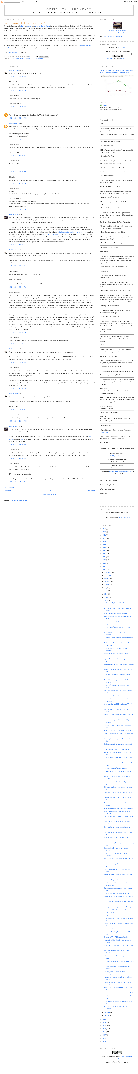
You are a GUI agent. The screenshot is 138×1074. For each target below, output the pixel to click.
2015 (104, 557)
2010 (104, 1019)
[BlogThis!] (42, 57)
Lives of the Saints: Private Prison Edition (117, 910)
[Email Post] (37, 56)
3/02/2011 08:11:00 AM (18, 155)
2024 (104, 529)
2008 (104, 1026)
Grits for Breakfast (69, 9)
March (106, 600)
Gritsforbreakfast (14, 214)
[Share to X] (44, 57)
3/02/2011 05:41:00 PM (17, 362)
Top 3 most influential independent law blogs (120, 471)
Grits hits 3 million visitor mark (114, 696)
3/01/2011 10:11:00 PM (17, 90)
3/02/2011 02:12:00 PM (17, 245)
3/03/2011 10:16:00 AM (18, 458)
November (107, 575)
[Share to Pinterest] (48, 57)
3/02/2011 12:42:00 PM (17, 183)
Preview (109, 58)
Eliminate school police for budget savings (117, 749)
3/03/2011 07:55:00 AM (18, 444)
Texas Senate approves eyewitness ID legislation (118, 808)
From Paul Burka (14, 52)
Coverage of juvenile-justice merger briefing (117, 907)
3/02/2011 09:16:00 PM (17, 388)
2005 (104, 1035)
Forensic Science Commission (21, 59)
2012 (104, 566)
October (107, 578)
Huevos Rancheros (124, 517)
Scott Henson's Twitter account (112, 37)
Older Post (91, 491)
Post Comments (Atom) (19, 500)
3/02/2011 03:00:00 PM (17, 287)
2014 (104, 560)
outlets (29, 26)
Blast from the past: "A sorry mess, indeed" (117, 880)
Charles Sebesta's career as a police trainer (117, 929)
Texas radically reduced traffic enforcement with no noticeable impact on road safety (116, 71)
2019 (104, 544)
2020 (104, 541)
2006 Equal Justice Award (117, 456)
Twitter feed (104, 432)
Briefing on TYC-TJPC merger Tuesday (116, 937)
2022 (104, 535)
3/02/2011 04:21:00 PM (17, 332)
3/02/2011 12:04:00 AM (18, 118)
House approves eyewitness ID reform (115, 613)
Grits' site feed (121, 48)
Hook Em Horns (14, 70)
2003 (104, 1041)
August (106, 584)
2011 (104, 569)
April (106, 597)
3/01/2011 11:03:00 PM (17, 106)
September (107, 581)
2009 (104, 1022)
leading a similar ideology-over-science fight (72, 232)
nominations (38, 59)
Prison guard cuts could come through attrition (118, 893)
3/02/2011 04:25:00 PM (17, 344)
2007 (104, 1029)
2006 (104, 1032)
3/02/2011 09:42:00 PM (17, 409)
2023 (104, 532)
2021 (104, 538)
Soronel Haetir (13, 112)
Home (49, 491)
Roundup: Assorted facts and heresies (115, 768)
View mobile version (49, 494)
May (106, 594)
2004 (104, 1038)
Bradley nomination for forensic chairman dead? (118, 993)
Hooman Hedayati (14, 123)
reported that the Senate (42, 26)
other (21, 26)
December (107, 572)
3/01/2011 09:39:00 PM (17, 76)
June (106, 591)
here (22, 439)
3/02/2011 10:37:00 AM (18, 172)
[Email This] (40, 57)
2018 (104, 547)
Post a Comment (9, 487)
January (107, 1015)
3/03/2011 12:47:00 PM (17, 482)
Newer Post (7, 491)
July (105, 588)
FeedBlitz (124, 58)
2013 (104, 563)
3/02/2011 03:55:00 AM (18, 139)
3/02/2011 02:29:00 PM (17, 266)
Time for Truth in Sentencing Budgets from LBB (119, 730)
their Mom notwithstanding (51, 234)
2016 (104, 554)
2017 (104, 551)
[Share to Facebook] (46, 57)
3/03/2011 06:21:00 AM (18, 421)
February (107, 1012)
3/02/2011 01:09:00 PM (17, 209)
